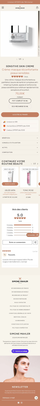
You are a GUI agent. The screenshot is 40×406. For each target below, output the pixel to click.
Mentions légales (20, 317)
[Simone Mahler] (20, 7)
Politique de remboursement (20, 309)
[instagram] (21, 403)
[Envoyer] (36, 398)
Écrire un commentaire (17, 242)
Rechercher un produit (20, 295)
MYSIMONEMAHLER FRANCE (20, 288)
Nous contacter (20, 302)
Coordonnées (20, 320)
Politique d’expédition (20, 327)
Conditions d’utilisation (20, 324)
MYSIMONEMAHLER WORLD (20, 291)
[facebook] (18, 403)
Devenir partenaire (20, 298)
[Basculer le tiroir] (3, 7)
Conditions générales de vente (20, 313)
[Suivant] (23, 59)
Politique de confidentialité (20, 306)
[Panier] (37, 7)
